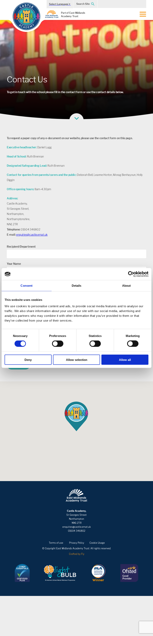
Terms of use (56, 542)
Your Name (14, 263)
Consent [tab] (26, 285)
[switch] (57, 344)
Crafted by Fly (76, 553)
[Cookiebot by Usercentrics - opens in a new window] (131, 274)
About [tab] (126, 285)
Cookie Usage (97, 542)
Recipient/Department (21, 246)
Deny (28, 359)
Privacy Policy (76, 542)
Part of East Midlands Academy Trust (73, 14)
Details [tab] (76, 285)
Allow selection (76, 359)
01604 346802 (76, 530)
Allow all (125, 359)
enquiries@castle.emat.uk (32, 234)
